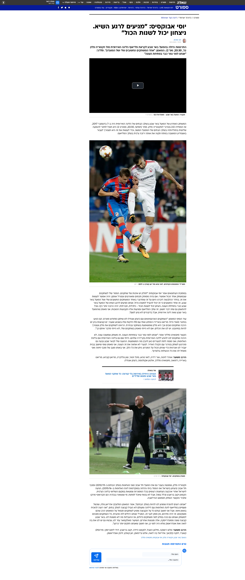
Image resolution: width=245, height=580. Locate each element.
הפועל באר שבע (180, 538)
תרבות (146, 2)
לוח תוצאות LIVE (166, 8)
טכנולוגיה (98, 2)
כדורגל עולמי (140, 8)
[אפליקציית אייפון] (65, 7)
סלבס (138, 2)
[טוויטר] (62, 7)
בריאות (116, 2)
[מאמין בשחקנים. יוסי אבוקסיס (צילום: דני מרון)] (137, 434)
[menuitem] (170, 2)
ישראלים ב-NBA (120, 8)
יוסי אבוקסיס (157, 538)
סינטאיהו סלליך (146, 538)
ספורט (163, 2)
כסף (131, 2)
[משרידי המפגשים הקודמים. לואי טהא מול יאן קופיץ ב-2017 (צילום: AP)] (137, 213)
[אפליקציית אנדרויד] (69, 7)
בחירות (155, 2)
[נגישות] (3, 2)
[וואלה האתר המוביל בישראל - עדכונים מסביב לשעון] (181, 2)
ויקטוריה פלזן (168, 538)
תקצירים (109, 8)
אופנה (88, 2)
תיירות (108, 2)
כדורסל (131, 8)
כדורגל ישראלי (152, 8)
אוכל (124, 2)
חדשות (172, 2)
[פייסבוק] (58, 7)
